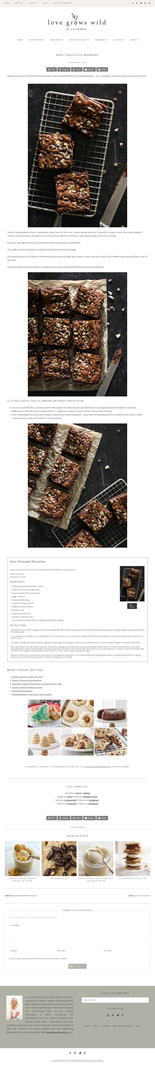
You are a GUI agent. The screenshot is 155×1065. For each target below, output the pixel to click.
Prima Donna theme (75, 1060)
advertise (106, 1026)
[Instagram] (145, 3)
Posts (69, 797)
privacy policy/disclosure (123, 1026)
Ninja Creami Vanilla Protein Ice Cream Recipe (96, 880)
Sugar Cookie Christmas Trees (27, 687)
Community (70, 800)
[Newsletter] (141, 3)
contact (86, 1026)
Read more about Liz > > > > (59, 1032)
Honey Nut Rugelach (22, 691)
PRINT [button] (132, 607)
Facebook (93, 804)
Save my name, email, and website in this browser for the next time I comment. (39, 958)
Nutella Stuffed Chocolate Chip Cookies (32, 694)
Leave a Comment (77, 827)
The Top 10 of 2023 (142, 896)
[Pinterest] (137, 3)
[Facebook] (133, 3)
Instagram (94, 800)
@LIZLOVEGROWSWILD (98, 767)
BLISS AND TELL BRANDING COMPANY (91, 1061)
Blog (138, 1026)
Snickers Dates (59, 878)
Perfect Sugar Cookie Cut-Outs (27, 677)
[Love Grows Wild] (77, 21)
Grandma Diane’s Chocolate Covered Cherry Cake (37, 684)
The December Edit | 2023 (25, 896)
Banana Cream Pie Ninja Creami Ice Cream (22, 880)
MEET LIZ (96, 1026)
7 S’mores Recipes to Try (133, 878)
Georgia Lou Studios (94, 1060)
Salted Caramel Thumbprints (26, 680)
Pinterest (71, 804)
